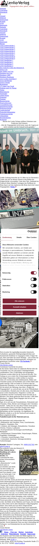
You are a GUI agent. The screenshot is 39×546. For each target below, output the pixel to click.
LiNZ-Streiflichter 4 (6, 66)
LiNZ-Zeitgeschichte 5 (7, 53)
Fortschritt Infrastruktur (7, 112)
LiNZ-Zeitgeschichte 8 (7, 57)
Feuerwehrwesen (5, 103)
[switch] (34, 279)
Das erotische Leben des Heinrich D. (12, 68)
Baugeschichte (5, 101)
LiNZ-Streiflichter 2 (6, 62)
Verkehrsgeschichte (6, 114)
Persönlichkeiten (5, 118)
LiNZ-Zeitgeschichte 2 (7, 47)
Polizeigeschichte (5, 108)
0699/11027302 (29, 444)
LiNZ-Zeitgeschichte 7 (7, 55)
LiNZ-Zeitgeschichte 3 (7, 49)
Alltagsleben (4, 116)
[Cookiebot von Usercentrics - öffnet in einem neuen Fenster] (28, 231)
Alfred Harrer (4, 95)
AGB (2, 23)
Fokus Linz (3, 69)
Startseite (3, 8)
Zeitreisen (3, 97)
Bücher (2, 44)
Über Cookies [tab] (32, 237)
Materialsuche (4, 92)
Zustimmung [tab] (7, 237)
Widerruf (3, 18)
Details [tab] (19, 237)
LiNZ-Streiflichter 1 (6, 60)
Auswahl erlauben (19, 307)
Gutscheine (3, 10)
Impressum (3, 25)
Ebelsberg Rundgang (7, 77)
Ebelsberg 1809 (5, 75)
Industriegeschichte (6, 106)
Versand (2, 16)
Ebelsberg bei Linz (6, 73)
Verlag (2, 90)
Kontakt (2, 21)
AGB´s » (14, 539)
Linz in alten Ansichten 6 (8, 79)
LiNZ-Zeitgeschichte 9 (7, 58)
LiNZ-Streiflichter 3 (6, 64)
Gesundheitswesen (6, 105)
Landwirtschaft (5, 110)
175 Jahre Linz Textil (7, 86)
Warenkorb (3, 12)
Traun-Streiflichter (6, 81)
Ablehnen (19, 313)
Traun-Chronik (5, 82)
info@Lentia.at (5, 446)
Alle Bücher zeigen (6, 365)
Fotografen (3, 94)
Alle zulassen (19, 301)
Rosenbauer (4, 84)
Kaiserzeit (3, 119)
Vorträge (3, 99)
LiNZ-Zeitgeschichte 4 (7, 51)
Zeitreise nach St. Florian (8, 88)
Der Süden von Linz (6, 71)
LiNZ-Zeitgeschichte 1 (7, 45)
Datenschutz (4, 20)
